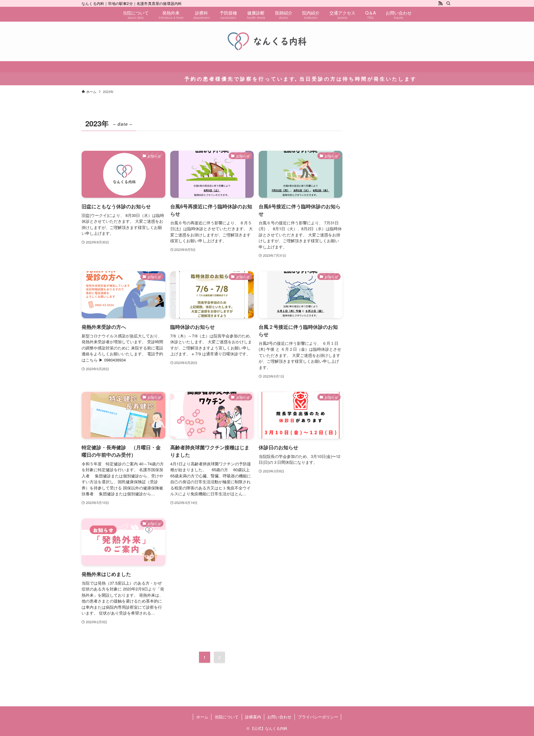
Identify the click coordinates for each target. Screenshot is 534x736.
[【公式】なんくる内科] (267, 41)
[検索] (448, 3)
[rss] (440, 3)
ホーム (202, 717)
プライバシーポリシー (318, 717)
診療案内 (253, 717)
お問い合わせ (279, 717)
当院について (226, 717)
